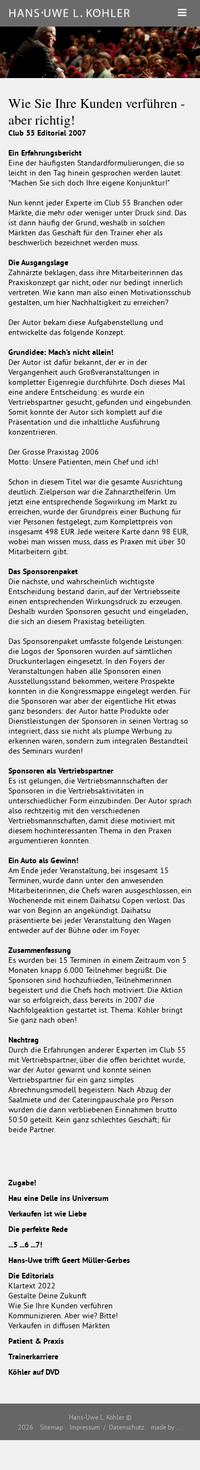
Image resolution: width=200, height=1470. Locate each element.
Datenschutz (126, 1427)
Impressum (84, 1427)
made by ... (166, 1427)
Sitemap (51, 1427)
